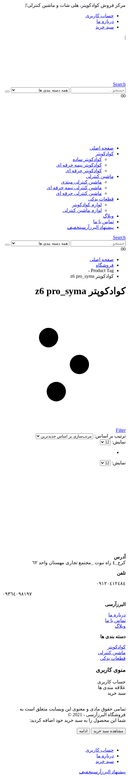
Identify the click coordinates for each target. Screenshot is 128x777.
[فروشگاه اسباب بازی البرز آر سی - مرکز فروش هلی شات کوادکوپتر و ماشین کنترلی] (66, 78)
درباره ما (105, 21)
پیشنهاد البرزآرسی (90, 227)
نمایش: (118, 441)
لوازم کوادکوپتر (87, 204)
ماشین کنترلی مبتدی (81, 181)
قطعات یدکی (101, 198)
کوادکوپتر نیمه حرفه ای (79, 165)
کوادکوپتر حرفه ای (83, 170)
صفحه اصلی (102, 148)
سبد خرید (105, 27)
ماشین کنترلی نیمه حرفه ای (74, 187)
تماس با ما (103, 221)
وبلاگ (108, 215)
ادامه (83, 731)
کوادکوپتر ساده (87, 159)
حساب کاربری (99, 15)
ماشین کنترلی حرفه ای (79, 193)
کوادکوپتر (105, 153)
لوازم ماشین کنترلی (82, 210)
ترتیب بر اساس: (109, 435)
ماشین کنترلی (100, 176)
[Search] (7, 91)
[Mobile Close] (122, 739)
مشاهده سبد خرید (108, 731)
